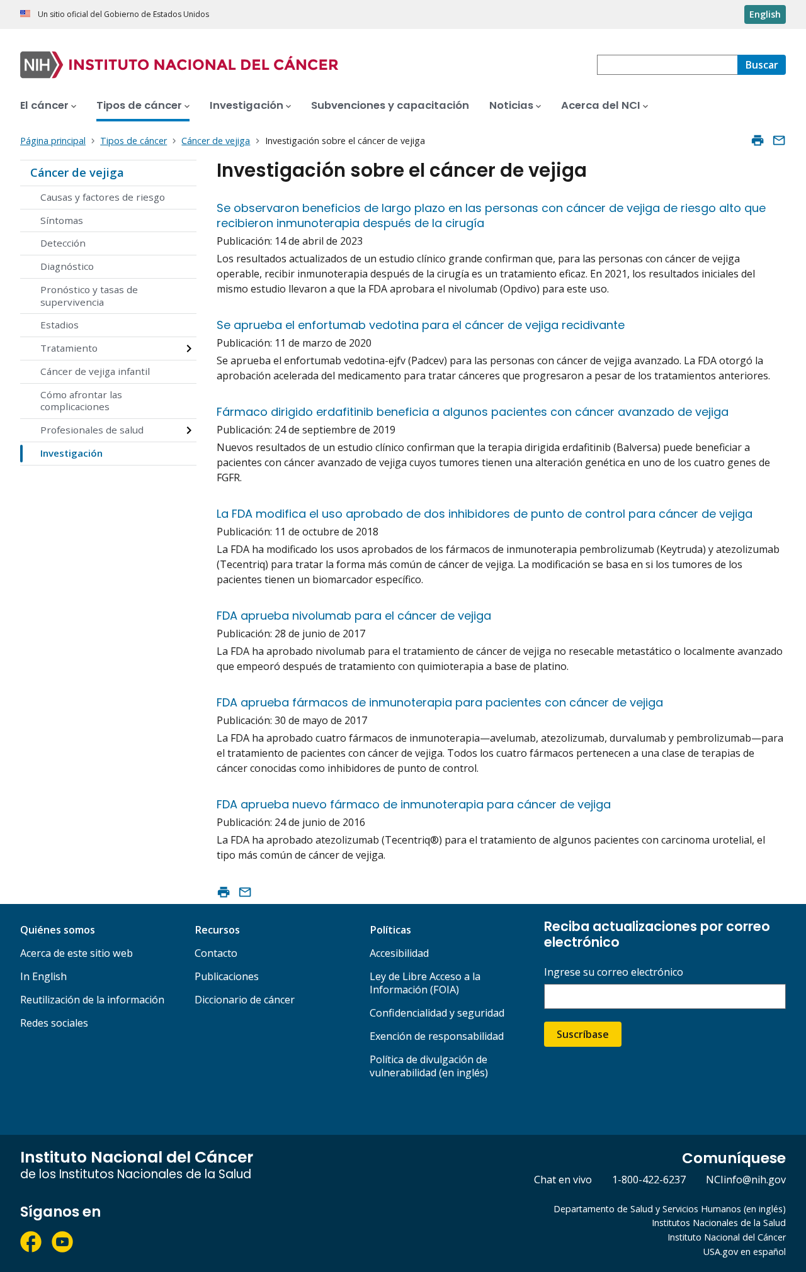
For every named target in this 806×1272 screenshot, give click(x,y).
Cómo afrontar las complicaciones (81, 400)
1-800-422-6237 (649, 1179)
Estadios (59, 324)
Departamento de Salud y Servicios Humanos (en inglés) (669, 1209)
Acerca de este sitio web (76, 953)
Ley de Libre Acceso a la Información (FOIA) (425, 982)
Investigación (71, 453)
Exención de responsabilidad (437, 1036)
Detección (63, 243)
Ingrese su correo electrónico (613, 972)
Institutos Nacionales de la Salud (719, 1223)
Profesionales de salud (92, 429)
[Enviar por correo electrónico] (779, 140)
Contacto (216, 953)
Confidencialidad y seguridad (437, 1013)
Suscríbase (583, 1034)
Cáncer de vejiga (77, 172)
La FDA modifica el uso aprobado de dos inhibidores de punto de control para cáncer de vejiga (484, 514)
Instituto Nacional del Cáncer (726, 1237)
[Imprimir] (757, 140)
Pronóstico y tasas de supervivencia (89, 295)
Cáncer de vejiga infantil (95, 371)
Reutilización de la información (92, 1000)
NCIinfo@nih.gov (746, 1179)
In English (43, 976)
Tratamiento (69, 348)
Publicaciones (227, 976)
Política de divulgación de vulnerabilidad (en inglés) (429, 1066)
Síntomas (61, 220)
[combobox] (667, 65)
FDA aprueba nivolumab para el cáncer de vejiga (354, 615)
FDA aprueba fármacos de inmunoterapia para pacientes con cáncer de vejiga (440, 702)
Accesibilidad (399, 953)
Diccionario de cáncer (245, 1000)
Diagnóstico (67, 266)
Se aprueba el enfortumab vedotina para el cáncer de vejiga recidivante (421, 325)
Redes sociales (54, 1023)
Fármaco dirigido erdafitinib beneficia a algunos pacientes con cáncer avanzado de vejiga (473, 412)
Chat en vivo (563, 1179)
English (765, 14)
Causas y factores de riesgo (102, 197)
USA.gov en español (744, 1252)
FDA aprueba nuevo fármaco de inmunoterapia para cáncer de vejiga (414, 804)
